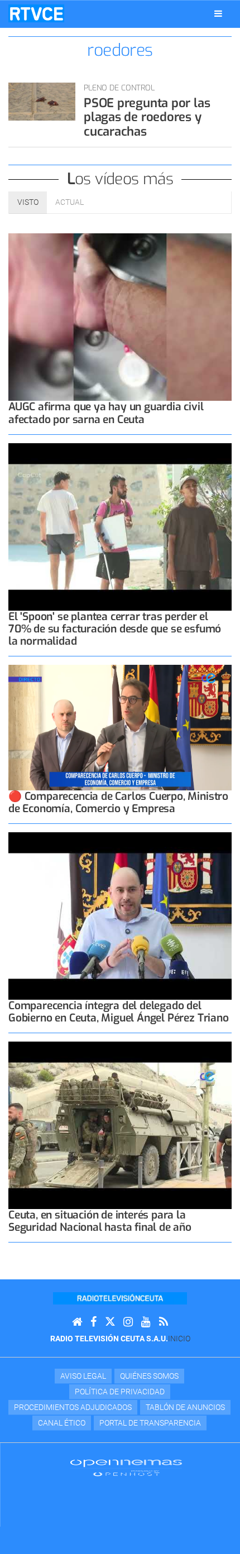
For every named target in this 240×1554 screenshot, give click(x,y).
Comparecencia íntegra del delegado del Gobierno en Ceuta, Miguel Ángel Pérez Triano (118, 1012)
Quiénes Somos (149, 1375)
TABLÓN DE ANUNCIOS (185, 1407)
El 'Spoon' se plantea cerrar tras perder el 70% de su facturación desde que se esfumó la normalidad (114, 629)
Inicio (179, 1338)
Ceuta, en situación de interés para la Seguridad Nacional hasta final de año (99, 1221)
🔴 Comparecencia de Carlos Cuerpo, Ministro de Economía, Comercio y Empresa (118, 802)
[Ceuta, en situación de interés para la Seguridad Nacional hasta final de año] (120, 1125)
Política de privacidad (120, 1391)
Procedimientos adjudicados (73, 1407)
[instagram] (128, 1322)
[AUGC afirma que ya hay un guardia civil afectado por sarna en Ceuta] (120, 317)
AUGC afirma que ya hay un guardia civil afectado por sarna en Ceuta (106, 413)
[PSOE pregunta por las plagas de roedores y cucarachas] (41, 102)
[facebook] (93, 1322)
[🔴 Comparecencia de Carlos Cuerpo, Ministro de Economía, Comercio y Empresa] (120, 727)
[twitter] (110, 1322)
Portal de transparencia (150, 1422)
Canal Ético (61, 1422)
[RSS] (163, 1322)
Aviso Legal (83, 1375)
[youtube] (146, 1322)
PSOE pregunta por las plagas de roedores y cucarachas (147, 117)
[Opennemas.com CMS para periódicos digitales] (126, 1466)
